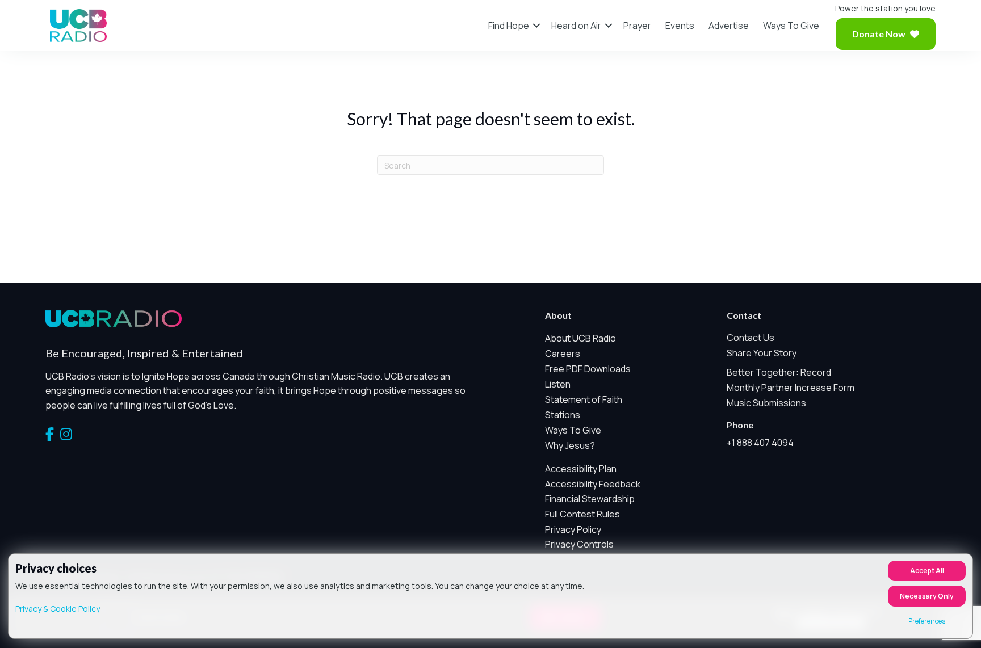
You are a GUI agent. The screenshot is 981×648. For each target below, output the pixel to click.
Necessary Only (927, 596)
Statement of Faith (583, 399)
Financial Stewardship (590, 499)
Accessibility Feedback (592, 484)
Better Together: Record (779, 372)
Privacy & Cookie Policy (57, 608)
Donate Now (878, 33)
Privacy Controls (579, 544)
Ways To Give (791, 25)
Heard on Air (576, 25)
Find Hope (508, 25)
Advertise (728, 25)
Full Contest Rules (582, 514)
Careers (562, 353)
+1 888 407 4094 (760, 442)
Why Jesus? (570, 445)
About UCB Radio (580, 338)
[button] (536, 25)
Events (679, 25)
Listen (558, 384)
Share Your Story (761, 353)
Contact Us (750, 337)
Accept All (927, 570)
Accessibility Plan (581, 468)
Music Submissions (766, 403)
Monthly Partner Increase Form (790, 387)
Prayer (637, 25)
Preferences (926, 621)
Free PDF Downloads (588, 369)
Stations (562, 415)
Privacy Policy (573, 529)
